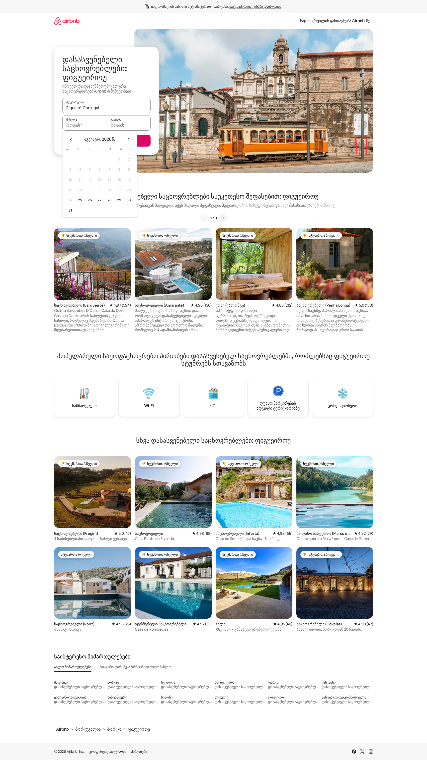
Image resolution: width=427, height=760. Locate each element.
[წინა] (204, 218)
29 (119, 200)
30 (129, 200)
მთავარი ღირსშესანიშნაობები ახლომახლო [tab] (135, 667)
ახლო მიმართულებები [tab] (72, 667)
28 (109, 200)
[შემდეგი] (223, 218)
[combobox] (106, 108)
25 (80, 200)
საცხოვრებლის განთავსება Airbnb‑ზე (335, 20)
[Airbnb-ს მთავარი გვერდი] (67, 21)
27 (99, 200)
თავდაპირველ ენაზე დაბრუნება (255, 6)
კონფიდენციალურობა (107, 751)
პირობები (139, 751)
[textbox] (84, 125)
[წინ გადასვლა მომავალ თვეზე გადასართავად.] (128, 139)
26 (90, 200)
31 (70, 210)
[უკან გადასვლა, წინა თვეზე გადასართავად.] (71, 139)
